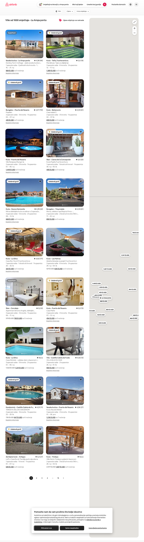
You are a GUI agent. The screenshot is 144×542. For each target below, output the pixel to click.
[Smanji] (134, 33)
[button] (10, 71)
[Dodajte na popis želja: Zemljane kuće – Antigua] (40, 429)
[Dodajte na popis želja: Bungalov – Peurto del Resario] (40, 82)
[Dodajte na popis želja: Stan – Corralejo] (40, 280)
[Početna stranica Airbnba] (11, 4)
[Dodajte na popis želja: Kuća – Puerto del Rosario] (40, 132)
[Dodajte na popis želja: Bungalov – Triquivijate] (81, 181)
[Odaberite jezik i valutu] (130, 4)
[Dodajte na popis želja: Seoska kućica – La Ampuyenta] (40, 32)
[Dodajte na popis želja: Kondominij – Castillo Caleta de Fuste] (40, 379)
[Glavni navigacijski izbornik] (136, 4)
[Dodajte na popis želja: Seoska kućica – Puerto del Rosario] (81, 379)
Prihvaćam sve (46, 528)
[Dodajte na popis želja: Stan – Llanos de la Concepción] (81, 132)
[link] (26, 478)
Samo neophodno (72, 528)
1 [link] (31, 478)
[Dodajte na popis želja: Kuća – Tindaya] (81, 429)
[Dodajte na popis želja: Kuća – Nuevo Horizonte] (40, 181)
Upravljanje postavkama (98, 528)
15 (58, 478)
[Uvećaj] (134, 28)
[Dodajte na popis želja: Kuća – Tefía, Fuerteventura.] (81, 32)
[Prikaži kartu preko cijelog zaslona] (134, 22)
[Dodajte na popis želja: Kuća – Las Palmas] (81, 231)
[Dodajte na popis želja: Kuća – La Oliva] (40, 231)
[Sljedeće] (63, 478)
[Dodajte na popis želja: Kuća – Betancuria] (81, 82)
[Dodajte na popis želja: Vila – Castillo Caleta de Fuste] (81, 330)
